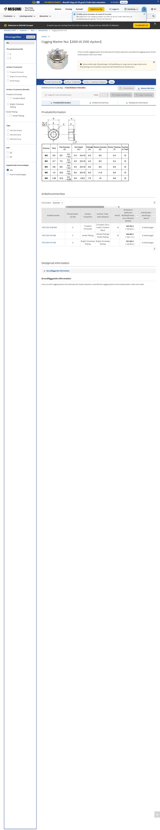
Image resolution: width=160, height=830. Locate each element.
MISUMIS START (10, 30)
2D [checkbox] (11, 152)
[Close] (144, 14)
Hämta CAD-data (147, 88)
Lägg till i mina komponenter (60, 95)
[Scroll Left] (66, 207)
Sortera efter (137, 215)
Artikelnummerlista (100, 102)
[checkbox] (20, 54)
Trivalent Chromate (17, 72)
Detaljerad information (138, 102)
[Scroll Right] (119, 207)
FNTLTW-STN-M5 (49, 235)
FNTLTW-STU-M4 (49, 242)
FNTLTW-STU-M (15, 139)
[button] (124, 2)
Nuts (32, 30)
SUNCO (44, 36)
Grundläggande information (57, 271)
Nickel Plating (14, 81)
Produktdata (128, 88)
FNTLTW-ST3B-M (16, 131)
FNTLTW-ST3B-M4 (49, 227)
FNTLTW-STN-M (15, 135)
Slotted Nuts (43, 30)
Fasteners (23, 30)
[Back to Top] (157, 814)
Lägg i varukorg (145, 95)
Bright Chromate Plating (18, 76)
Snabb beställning (122, 95)
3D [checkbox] (11, 157)
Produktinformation (62, 102)
